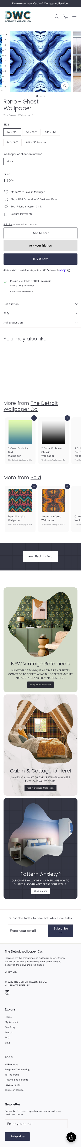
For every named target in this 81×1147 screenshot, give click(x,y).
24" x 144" (50, 132)
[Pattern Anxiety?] (40, 835)
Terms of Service (14, 1089)
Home (8, 1016)
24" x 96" (12, 132)
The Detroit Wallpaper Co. (20, 115)
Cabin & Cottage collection (50, 3)
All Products (11, 1064)
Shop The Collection (40, 684)
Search (8, 1032)
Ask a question (13, 322)
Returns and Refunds (16, 1079)
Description (11, 304)
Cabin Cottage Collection (40, 787)
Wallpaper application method (23, 154)
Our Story (10, 1027)
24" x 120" (31, 132)
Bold (36, 477)
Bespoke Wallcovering (17, 1069)
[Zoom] (65, 86)
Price (7, 174)
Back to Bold (44, 556)
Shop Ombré (40, 891)
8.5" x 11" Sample (36, 142)
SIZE (6, 124)
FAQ (6, 313)
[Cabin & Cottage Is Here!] (40, 731)
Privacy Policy (12, 1084)
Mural (10, 161)
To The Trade (12, 1074)
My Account (11, 1022)
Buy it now (40, 259)
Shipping (8, 224)
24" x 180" (12, 142)
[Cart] (66, 16)
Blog (7, 1042)
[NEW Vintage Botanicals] (40, 624)
